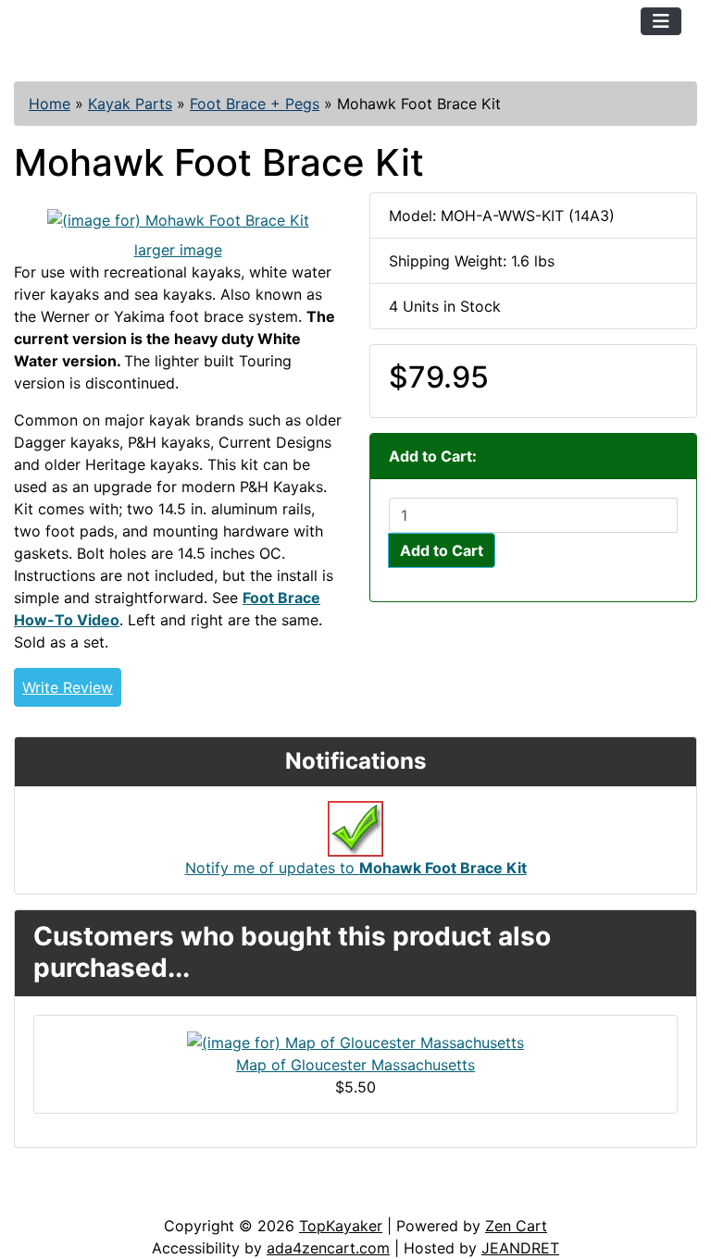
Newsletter (265, 1196)
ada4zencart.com (328, 1248)
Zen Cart (516, 1225)
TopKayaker (340, 1225)
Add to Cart (441, 550)
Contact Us (155, 1196)
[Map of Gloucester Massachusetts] (355, 1041)
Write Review (67, 687)
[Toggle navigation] (661, 21)
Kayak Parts (130, 103)
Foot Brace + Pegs (254, 103)
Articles (57, 1196)
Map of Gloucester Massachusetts (355, 1064)
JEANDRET (520, 1248)
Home (49, 103)
